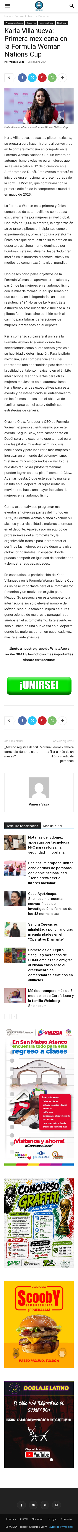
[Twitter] (32, 77)
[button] (72, 6)
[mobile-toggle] (7, 6)
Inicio (7, 16)
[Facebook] (22, 77)
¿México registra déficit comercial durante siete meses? (21, 751)
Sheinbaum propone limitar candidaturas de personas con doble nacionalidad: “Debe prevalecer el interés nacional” (50, 873)
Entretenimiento (24, 16)
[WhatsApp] (52, 77)
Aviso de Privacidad (61, 1527)
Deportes (44, 16)
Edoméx (11, 1519)
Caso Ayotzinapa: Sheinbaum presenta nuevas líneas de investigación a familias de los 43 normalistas (50, 903)
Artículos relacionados (22, 826)
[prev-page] (7, 1016)
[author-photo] (39, 798)
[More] (62, 77)
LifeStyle (52, 1519)
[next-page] (14, 1016)
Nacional (62, 23)
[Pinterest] (42, 77)
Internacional (47, 23)
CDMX (24, 1519)
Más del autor (52, 826)
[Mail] (33, 1505)
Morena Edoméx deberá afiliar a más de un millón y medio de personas (57, 754)
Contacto (66, 1519)
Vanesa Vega (16, 61)
